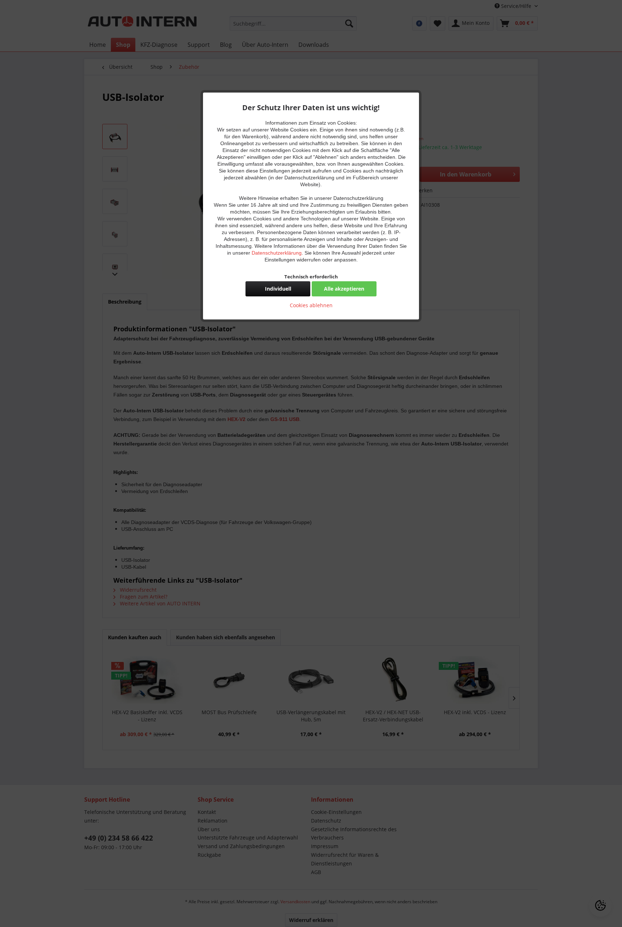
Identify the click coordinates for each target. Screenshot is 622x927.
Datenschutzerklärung (277, 253)
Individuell (278, 288)
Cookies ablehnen (311, 305)
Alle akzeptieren (344, 288)
